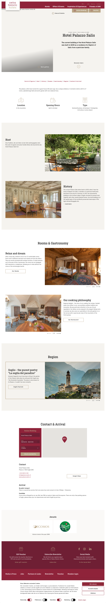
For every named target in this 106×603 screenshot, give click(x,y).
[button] (64, 439)
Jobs (88, 4)
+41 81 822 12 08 (23, 473)
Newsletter (49, 574)
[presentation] (98, 287)
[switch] (45, 600)
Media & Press (10, 574)
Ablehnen (93, 593)
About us (93, 4)
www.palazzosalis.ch (25, 477)
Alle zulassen (93, 584)
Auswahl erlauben (93, 588)
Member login (73, 574)
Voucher (60, 574)
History (44, 81)
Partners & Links (34, 574)
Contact (99, 4)
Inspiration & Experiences (77, 7)
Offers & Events (58, 7)
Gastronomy (58, 81)
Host (38, 81)
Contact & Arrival (75, 81)
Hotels (47, 7)
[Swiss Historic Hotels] (12, 5)
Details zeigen (82, 600)
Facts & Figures (30, 81)
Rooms (50, 81)
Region (66, 81)
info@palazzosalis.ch (25, 475)
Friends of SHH (95, 7)
